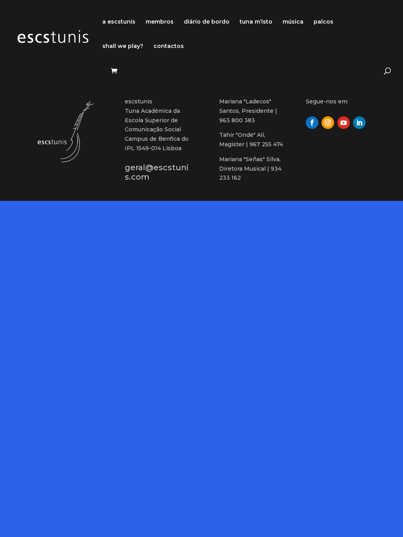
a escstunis (118, 22)
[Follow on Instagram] (328, 122)
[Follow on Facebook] (312, 122)
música (293, 22)
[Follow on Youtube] (343, 122)
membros (160, 22)
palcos (323, 22)
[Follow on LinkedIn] (359, 122)
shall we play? (122, 46)
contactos (168, 46)
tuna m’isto (256, 22)
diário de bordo (206, 22)
